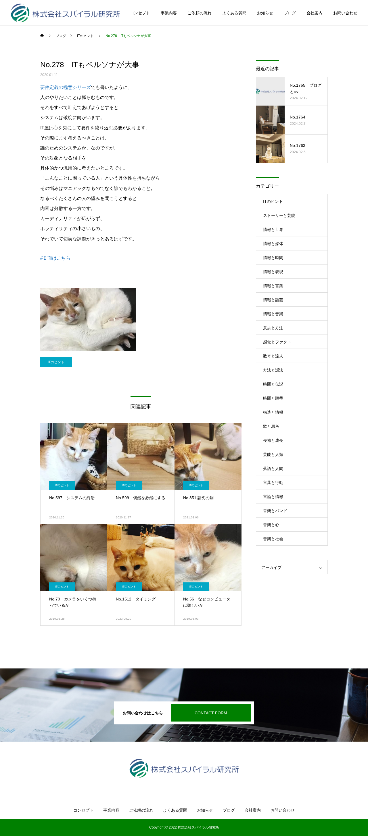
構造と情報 (273, 412)
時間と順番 (273, 398)
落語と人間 (273, 468)
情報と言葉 (273, 285)
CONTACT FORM (211, 713)
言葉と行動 (273, 482)
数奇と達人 (273, 356)
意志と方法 (273, 328)
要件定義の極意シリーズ (65, 87)
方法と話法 (273, 370)
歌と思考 (271, 426)
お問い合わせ (345, 13)
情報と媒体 (273, 243)
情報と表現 (273, 271)
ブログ (290, 13)
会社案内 (314, 13)
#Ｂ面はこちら (55, 258)
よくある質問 (234, 13)
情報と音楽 (273, 314)
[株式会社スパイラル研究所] (65, 12)
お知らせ (265, 13)
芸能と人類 (273, 454)
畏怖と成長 (273, 440)
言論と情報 (273, 496)
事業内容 (169, 13)
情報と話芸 (273, 300)
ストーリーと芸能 (279, 215)
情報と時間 (273, 257)
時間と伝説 (273, 384)
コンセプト (140, 13)
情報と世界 (273, 229)
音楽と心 (271, 524)
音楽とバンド (275, 510)
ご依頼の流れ (199, 13)
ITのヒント (56, 362)
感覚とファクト (277, 342)
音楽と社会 (273, 538)
